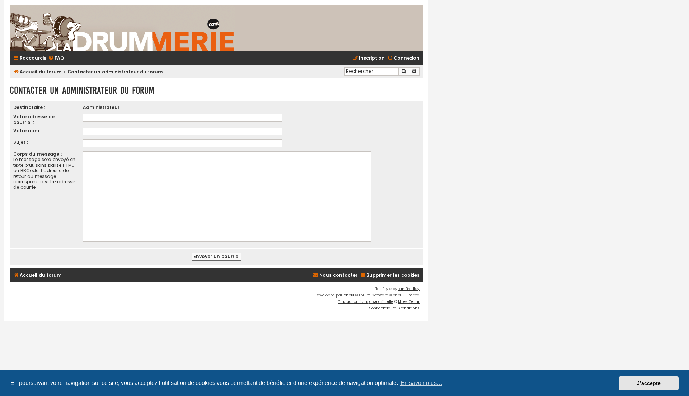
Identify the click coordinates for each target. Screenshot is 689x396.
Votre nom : (27, 131)
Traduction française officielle (365, 301)
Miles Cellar (409, 301)
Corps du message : (37, 154)
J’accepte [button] (649, 383)
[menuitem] (56, 58)
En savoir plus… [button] (421, 383)
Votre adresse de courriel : (34, 119)
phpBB (349, 295)
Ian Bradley (409, 288)
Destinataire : (29, 107)
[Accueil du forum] (207, 28)
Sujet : (20, 142)
